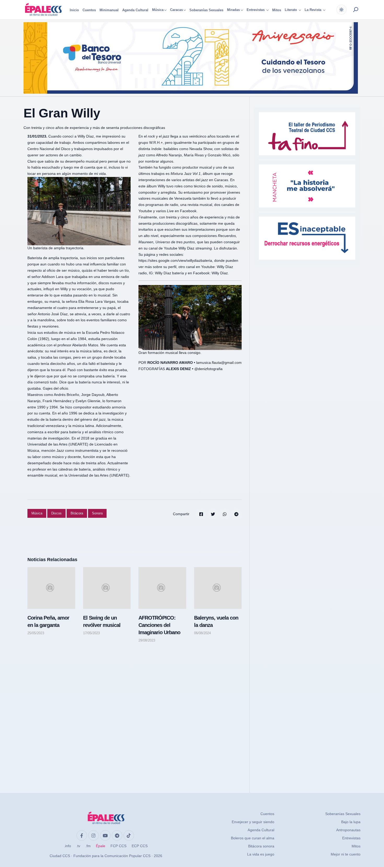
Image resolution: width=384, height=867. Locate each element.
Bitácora (77, 513)
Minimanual (109, 10)
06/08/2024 (202, 633)
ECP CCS (140, 846)
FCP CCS (118, 846)
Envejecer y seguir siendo (253, 822)
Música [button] (158, 10)
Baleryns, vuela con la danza (216, 621)
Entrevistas (351, 838)
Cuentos (89, 10)
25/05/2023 (35, 633)
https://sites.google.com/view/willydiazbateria (175, 260)
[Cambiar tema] (341, 10)
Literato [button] (291, 10)
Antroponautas (348, 830)
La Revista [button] (313, 10)
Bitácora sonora (261, 846)
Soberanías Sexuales (206, 10)
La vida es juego (260, 854)
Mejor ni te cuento (345, 854)
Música (36, 513)
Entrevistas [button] (256, 10)
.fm (88, 846)
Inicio (74, 10)
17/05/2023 (91, 633)
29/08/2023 (146, 640)
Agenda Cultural (135, 10)
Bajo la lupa (350, 822)
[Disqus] (135, 713)
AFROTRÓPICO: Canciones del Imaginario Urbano (159, 625)
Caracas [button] (176, 10)
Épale (100, 846)
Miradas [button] (233, 10)
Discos (56, 513)
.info (67, 846)
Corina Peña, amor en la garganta (48, 621)
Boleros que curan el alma (252, 838)
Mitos (276, 10)
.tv (78, 846)
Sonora (97, 513)
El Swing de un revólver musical (101, 621)
